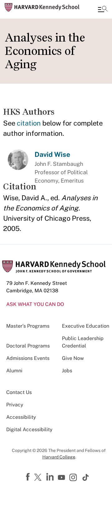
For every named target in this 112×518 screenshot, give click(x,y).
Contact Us (19, 392)
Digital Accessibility (29, 429)
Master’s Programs (27, 326)
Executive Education (85, 326)
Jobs (67, 371)
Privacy (14, 405)
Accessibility (21, 417)
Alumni (14, 371)
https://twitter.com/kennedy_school (39, 478)
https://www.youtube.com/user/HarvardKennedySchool (62, 478)
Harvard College (58, 456)
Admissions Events (27, 358)
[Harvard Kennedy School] (42, 7)
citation (29, 123)
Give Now (73, 358)
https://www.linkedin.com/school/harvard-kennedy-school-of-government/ (50, 477)
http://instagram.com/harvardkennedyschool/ (74, 478)
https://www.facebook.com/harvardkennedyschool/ (28, 477)
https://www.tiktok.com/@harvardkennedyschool (86, 477)
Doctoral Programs (28, 346)
